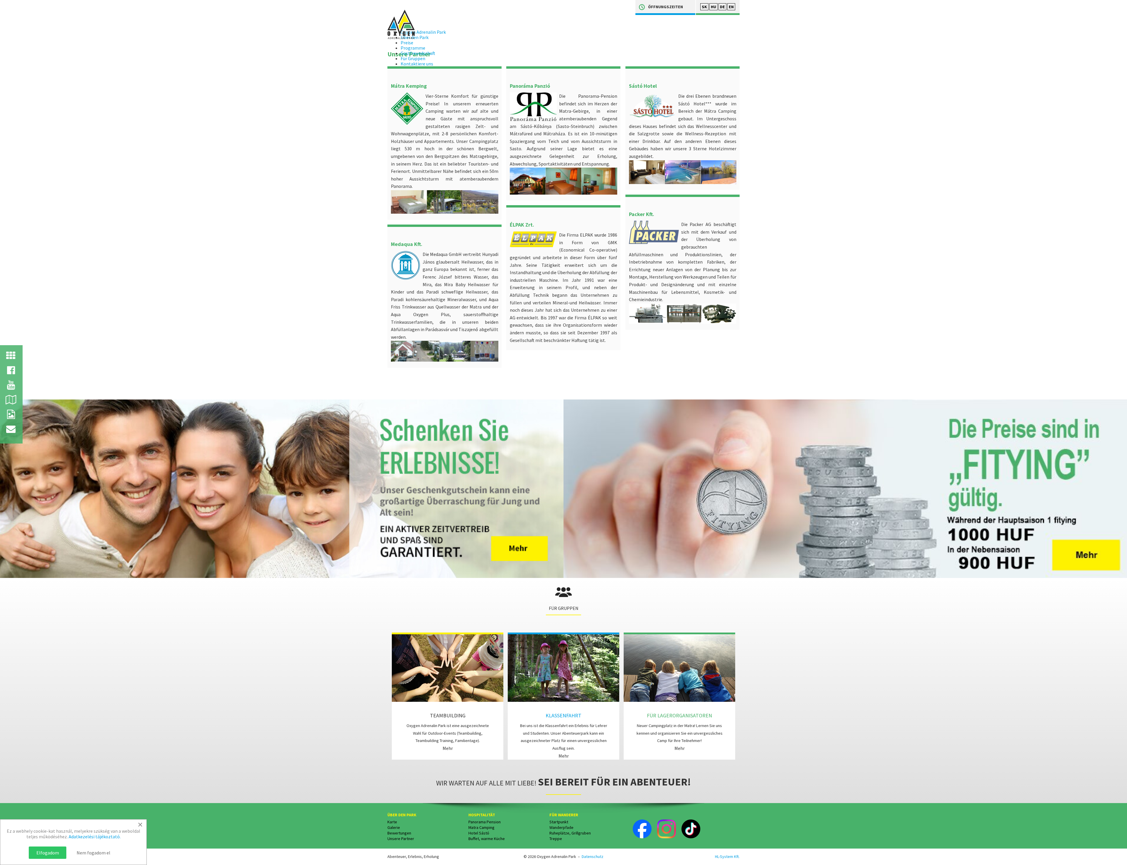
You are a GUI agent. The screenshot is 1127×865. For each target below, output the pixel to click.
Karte (392, 821)
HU (713, 6)
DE (722, 6)
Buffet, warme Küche (486, 838)
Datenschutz (592, 856)
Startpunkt (558, 821)
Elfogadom (47, 853)
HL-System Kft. (727, 856)
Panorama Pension (484, 821)
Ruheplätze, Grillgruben (570, 833)
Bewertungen (399, 833)
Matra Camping (481, 827)
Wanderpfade (561, 827)
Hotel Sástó (478, 833)
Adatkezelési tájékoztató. (95, 836)
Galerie (393, 827)
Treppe (555, 838)
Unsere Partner (400, 838)
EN (731, 6)
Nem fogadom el (93, 853)
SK (704, 6)
